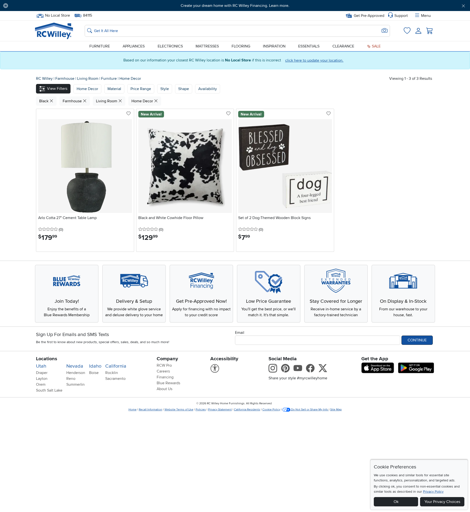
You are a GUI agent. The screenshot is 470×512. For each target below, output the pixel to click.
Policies (201, 409)
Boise (94, 372)
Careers (163, 371)
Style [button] (164, 88)
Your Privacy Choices (442, 501)
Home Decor (130, 78)
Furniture (99, 46)
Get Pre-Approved (369, 15)
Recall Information (150, 409)
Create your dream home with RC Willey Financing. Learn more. (235, 5)
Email (239, 332)
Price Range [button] (140, 88)
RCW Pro (164, 365)
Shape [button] (183, 88)
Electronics (170, 46)
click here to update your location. (314, 60)
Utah (41, 366)
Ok (396, 501)
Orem (41, 384)
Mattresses (207, 46)
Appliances (134, 46)
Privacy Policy (433, 491)
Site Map (336, 409)
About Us (164, 388)
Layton (41, 378)
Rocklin (111, 372)
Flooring (241, 46)
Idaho (95, 366)
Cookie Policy (271, 409)
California (115, 366)
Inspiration (274, 46)
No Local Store (57, 15)
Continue (417, 340)
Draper (41, 372)
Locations (46, 359)
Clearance (343, 46)
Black (44, 101)
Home (133, 409)
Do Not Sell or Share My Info (309, 409)
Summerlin (75, 384)
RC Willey (44, 78)
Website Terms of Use (178, 409)
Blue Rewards (168, 383)
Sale (376, 46)
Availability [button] (207, 88)
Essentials (308, 46)
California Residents (247, 409)
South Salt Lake (49, 390)
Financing (165, 377)
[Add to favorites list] (128, 113)
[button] (47, 5)
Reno (70, 378)
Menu (426, 15)
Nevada (74, 366)
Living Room (88, 78)
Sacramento (115, 378)
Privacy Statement (220, 409)
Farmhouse (65, 78)
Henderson (75, 372)
